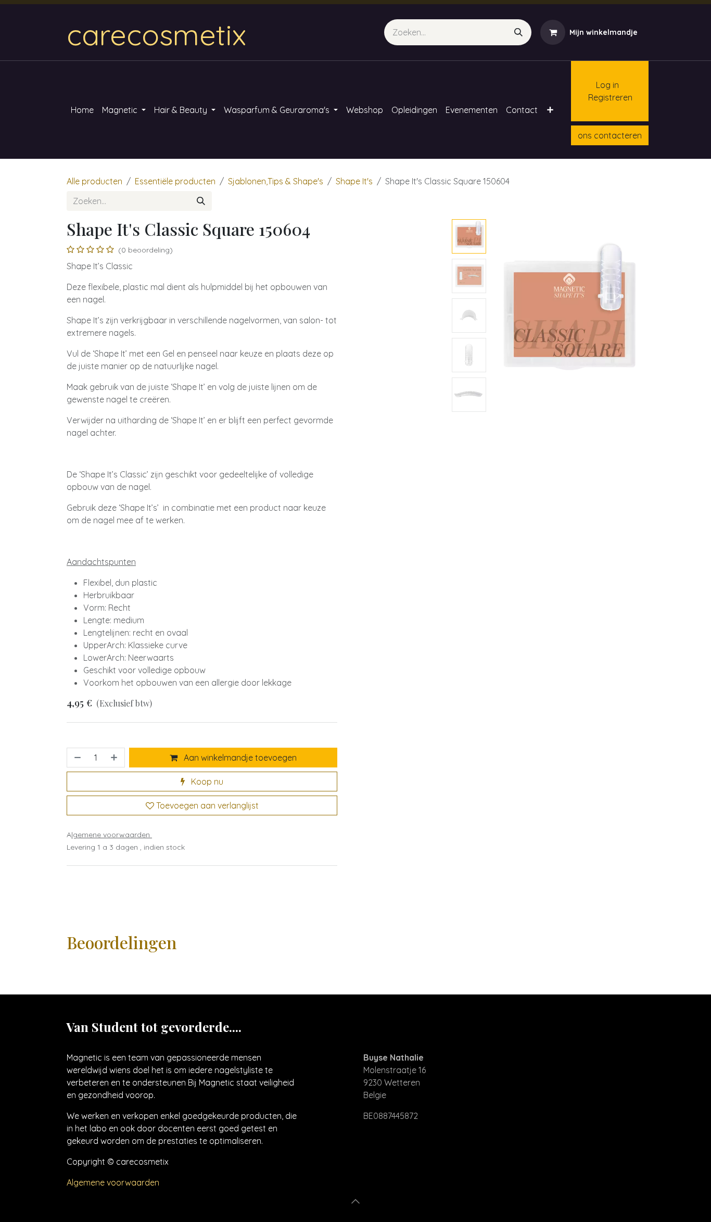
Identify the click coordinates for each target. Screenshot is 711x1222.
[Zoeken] (518, 32)
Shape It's (354, 181)
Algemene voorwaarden (113, 1182)
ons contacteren (610, 135)
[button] (498, 315)
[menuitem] (82, 109)
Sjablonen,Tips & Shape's (275, 181)
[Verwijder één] (76, 757)
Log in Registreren (605, 91)
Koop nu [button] (206, 781)
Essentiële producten (175, 181)
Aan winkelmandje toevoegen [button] (239, 757)
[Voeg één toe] (115, 757)
